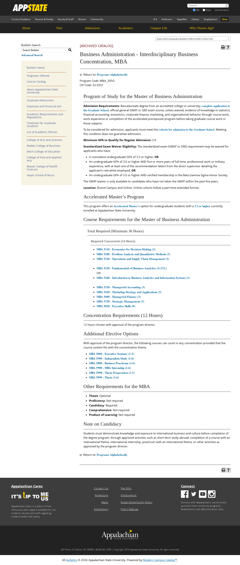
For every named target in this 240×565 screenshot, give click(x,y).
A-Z (155, 19)
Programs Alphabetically (112, 74)
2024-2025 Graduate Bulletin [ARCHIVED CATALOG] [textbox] (185, 39)
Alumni (82, 19)
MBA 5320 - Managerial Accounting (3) (121, 287)
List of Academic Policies (42, 132)
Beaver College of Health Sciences (42, 168)
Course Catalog (36, 81)
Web (198, 10)
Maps (104, 502)
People (208, 10)
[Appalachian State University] (86, 7)
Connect (188, 486)
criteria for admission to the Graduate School (186, 129)
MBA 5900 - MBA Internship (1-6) (110, 368)
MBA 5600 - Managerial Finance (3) (119, 297)
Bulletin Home (36, 67)
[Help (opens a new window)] (228, 47)
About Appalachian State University (42, 91)
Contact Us (101, 488)
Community (97, 19)
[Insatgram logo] (211, 494)
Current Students (20, 19)
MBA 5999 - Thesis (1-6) (104, 377)
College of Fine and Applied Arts (44, 159)
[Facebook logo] (184, 494)
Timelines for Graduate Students (41, 124)
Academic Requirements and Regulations (45, 116)
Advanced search (222, 10)
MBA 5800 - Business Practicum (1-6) (112, 363)
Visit (59, 28)
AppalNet (182, 19)
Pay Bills (126, 488)
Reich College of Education (43, 151)
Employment (210, 19)
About (26, 28)
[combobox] (192, 38)
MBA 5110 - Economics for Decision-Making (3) (126, 249)
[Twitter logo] (193, 494)
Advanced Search (32, 55)
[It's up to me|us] (30, 501)
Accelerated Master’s (127, 206)
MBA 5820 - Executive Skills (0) (116, 306)
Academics (125, 28)
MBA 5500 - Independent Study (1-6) (111, 358)
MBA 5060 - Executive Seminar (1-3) (111, 354)
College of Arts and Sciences (44, 140)
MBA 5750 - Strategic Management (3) (120, 301)
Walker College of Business (44, 145)
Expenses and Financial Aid (44, 106)
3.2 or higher (202, 206)
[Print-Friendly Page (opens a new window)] (223, 47)
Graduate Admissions (40, 100)
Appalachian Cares (27, 486)
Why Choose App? (202, 28)
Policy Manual (129, 509)
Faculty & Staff (66, 19)
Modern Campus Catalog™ (160, 560)
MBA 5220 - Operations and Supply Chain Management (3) (133, 259)
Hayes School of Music (41, 175)
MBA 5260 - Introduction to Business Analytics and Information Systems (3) (143, 278)
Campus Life (158, 28)
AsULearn (167, 19)
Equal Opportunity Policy (136, 502)
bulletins (71, 560)
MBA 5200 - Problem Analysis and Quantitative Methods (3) (133, 254)
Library (195, 19)
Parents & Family (44, 19)
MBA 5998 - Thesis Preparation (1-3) (111, 373)
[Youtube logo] (202, 494)
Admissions (92, 28)
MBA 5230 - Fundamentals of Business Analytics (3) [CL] (131, 268)
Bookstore (101, 495)
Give (224, 19)
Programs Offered (38, 75)
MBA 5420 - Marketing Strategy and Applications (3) (129, 292)
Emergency (101, 509)
